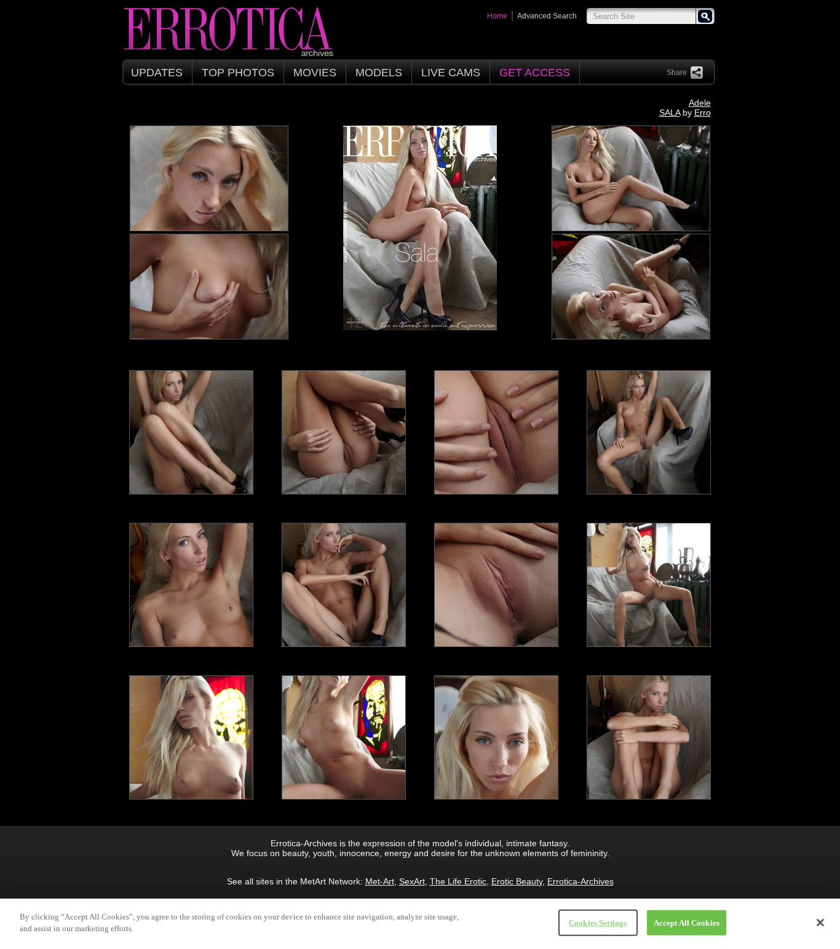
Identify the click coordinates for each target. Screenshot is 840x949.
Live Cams (450, 72)
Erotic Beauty (516, 881)
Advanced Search (547, 16)
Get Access (534, 72)
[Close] (820, 922)
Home (497, 16)
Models (378, 72)
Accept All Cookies (686, 922)
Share (677, 72)
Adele (700, 103)
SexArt (412, 881)
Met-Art (379, 881)
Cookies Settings (598, 922)
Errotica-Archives (580, 881)
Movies (314, 72)
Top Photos (238, 72)
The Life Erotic (458, 881)
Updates (157, 72)
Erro (702, 112)
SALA (669, 112)
